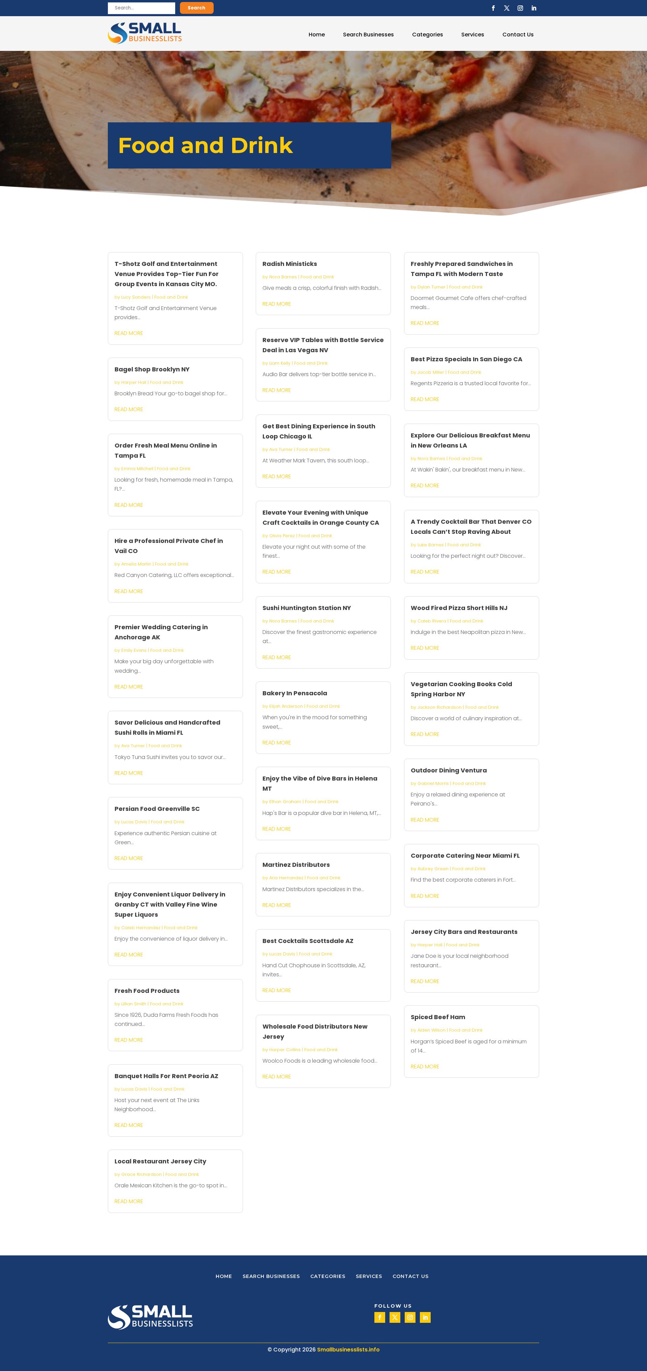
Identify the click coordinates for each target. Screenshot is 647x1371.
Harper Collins (285, 1049)
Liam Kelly (279, 363)
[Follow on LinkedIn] (533, 8)
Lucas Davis (134, 822)
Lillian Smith (133, 1004)
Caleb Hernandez (140, 927)
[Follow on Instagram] (520, 8)
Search (196, 8)
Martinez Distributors (296, 864)
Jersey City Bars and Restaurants (464, 931)
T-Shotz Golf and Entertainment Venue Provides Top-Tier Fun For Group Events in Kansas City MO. (167, 274)
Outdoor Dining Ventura (449, 770)
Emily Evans (134, 650)
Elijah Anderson (286, 706)
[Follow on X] (506, 8)
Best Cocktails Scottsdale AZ (308, 941)
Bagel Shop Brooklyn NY (152, 369)
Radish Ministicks (290, 264)
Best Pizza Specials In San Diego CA (466, 359)
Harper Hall (133, 382)
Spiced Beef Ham (438, 1017)
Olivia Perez (282, 535)
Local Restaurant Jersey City (160, 1161)
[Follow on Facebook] (493, 8)
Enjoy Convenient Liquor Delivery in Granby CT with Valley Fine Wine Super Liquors (170, 904)
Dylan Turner (431, 287)
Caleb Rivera (432, 621)
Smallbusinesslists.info (348, 1349)
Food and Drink (171, 297)
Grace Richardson (141, 1174)
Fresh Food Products (147, 990)
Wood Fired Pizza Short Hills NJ (459, 608)
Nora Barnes (283, 277)
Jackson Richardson (440, 707)
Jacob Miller (431, 372)
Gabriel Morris (433, 783)
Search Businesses (368, 34)
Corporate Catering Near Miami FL (465, 855)
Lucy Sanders (136, 297)
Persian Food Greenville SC (157, 808)
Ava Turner (133, 745)
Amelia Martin (136, 564)
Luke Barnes (431, 545)
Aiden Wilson (431, 1030)
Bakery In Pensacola (295, 693)
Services (472, 34)
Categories (427, 34)
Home (317, 34)
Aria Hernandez (286, 878)
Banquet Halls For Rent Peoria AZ (166, 1076)
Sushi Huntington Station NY (307, 608)
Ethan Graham (285, 801)
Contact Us (518, 34)
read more (129, 333)
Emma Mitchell (137, 468)
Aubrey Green (433, 868)
